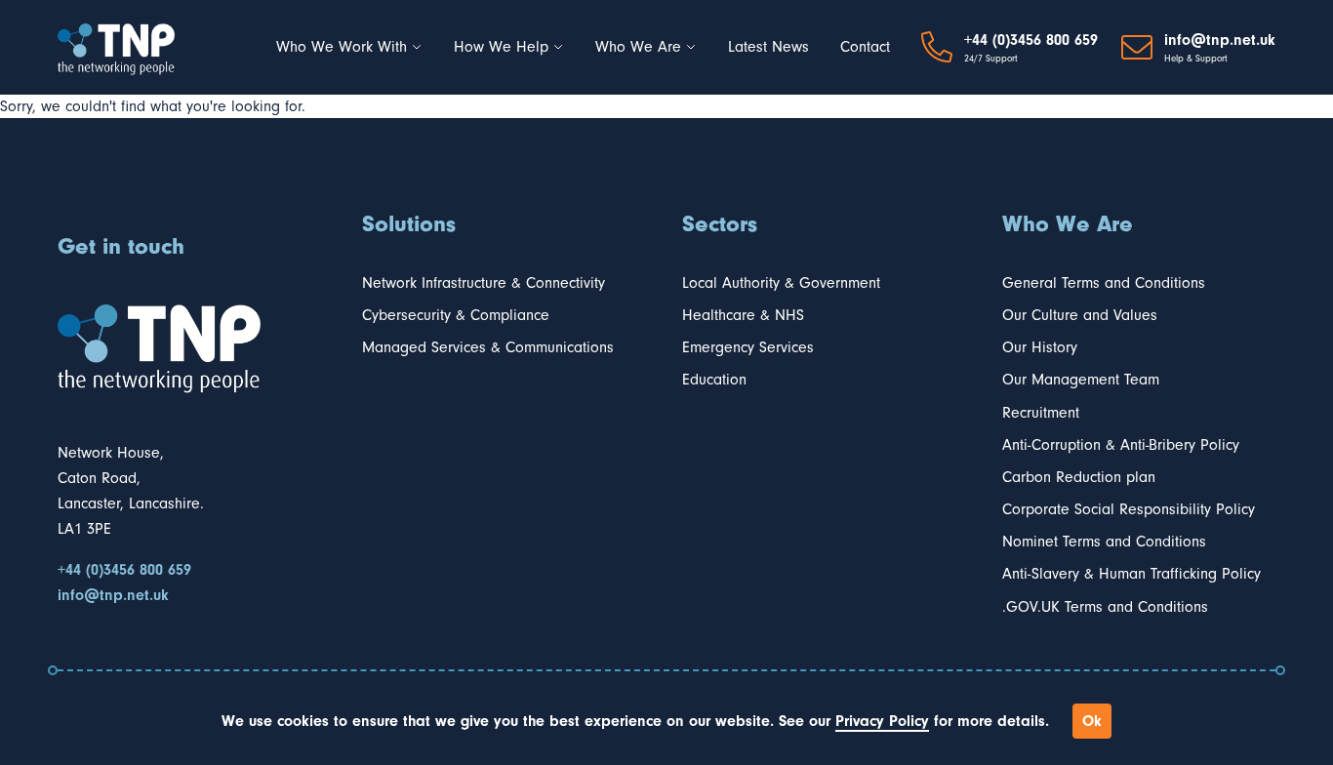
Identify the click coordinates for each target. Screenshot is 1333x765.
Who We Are (638, 47)
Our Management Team (1080, 379)
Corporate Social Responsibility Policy (1128, 509)
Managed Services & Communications (488, 347)
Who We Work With (341, 47)
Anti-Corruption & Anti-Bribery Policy (1120, 445)
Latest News (768, 47)
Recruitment (1040, 413)
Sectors (719, 223)
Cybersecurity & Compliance (455, 315)
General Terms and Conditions (1103, 283)
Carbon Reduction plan (1078, 477)
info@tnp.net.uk (1219, 40)
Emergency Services (748, 347)
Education (714, 379)
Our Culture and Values (1079, 315)
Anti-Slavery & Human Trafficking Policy (1131, 574)
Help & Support (1196, 58)
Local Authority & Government (781, 283)
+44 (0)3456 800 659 (1031, 40)
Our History (1039, 347)
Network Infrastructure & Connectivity (483, 283)
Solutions (409, 223)
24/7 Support (991, 58)
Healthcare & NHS (743, 315)
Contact (865, 47)
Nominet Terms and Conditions (1104, 541)
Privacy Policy (882, 721)
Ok (1092, 721)
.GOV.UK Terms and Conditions (1105, 607)
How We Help (501, 47)
